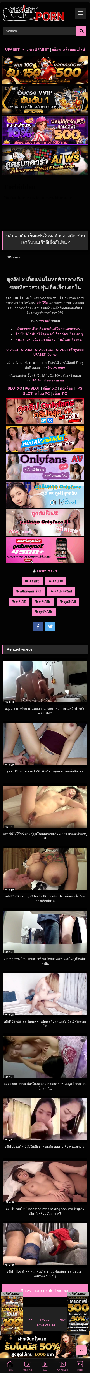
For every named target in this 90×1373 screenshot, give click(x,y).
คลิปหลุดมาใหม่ (30, 591)
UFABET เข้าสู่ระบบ (70, 350)
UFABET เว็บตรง (45, 354)
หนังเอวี (45, 321)
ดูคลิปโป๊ (70, 601)
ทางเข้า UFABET (35, 49)
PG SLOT (32, 388)
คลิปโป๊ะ (42, 303)
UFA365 (27, 350)
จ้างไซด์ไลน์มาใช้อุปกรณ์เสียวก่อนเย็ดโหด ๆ (49, 334)
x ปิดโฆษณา (12, 1294)
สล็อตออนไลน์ (74, 49)
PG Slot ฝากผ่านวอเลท (48, 380)
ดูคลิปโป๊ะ (46, 612)
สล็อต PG (42, 394)
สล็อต (56, 49)
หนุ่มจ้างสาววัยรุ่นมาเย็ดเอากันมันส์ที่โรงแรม (49, 339)
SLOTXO (15, 388)
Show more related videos (45, 1290)
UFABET (12, 49)
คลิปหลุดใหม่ (63, 591)
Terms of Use (45, 1325)
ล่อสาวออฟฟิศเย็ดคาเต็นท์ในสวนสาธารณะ (49, 329)
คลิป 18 (57, 581)
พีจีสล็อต (66, 388)
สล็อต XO (50, 388)
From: (41, 571)
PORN (52, 571)
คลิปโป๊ (34, 581)
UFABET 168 (44, 350)
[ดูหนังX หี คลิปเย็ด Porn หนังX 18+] (37, 13)
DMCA (45, 1320)
